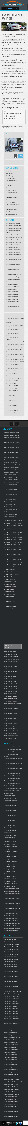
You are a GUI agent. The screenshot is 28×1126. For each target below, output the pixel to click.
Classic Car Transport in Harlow (11, 913)
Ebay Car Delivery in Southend (11, 974)
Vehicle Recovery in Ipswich (10, 725)
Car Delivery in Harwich (11, 398)
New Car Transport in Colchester (11, 1089)
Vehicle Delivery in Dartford (10, 669)
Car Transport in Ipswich (9, 873)
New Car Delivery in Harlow (10, 1054)
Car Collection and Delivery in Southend (15, 359)
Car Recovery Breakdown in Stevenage (13, 788)
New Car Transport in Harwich (11, 1101)
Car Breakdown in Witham (12, 309)
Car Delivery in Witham (11, 412)
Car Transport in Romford (10, 876)
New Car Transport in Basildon (11, 1074)
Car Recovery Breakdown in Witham (12, 790)
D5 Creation (11, 1124)
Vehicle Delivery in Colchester (10, 666)
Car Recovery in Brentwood (10, 800)
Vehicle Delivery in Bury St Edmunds (12, 659)
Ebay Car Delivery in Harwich (10, 966)
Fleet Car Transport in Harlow (10, 1008)
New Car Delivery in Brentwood (11, 1034)
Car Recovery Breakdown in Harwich (12, 775)
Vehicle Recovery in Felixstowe (11, 716)
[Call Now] (3, 1123)
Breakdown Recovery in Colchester (14, 237)
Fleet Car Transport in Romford (11, 1016)
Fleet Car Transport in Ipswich (11, 1013)
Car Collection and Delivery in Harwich (14, 351)
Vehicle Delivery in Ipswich (10, 681)
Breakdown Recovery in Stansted (13, 259)
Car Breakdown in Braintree (12, 269)
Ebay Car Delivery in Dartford (10, 956)
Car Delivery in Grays (10, 393)
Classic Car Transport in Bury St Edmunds (13, 896)
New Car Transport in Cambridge (11, 1084)
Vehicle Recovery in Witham (10, 738)
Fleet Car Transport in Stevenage (11, 1023)
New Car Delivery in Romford (10, 1062)
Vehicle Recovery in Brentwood (11, 701)
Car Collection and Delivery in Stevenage (13, 562)
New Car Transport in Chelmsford (11, 1086)
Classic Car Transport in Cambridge (12, 898)
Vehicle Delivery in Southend (10, 686)
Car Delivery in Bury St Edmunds (13, 378)
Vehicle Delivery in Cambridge (10, 661)
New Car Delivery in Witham (10, 1072)
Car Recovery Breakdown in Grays (12, 771)
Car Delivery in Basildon (11, 370)
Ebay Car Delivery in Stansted (11, 976)
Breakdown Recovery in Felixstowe (14, 242)
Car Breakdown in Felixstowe (12, 286)
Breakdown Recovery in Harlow (13, 247)
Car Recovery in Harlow (9, 820)
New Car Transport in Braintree (11, 1076)
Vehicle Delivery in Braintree (10, 654)
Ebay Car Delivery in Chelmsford (11, 951)
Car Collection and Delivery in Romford (15, 356)
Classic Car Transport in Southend (12, 923)
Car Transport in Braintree (10, 844)
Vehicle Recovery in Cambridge (11, 706)
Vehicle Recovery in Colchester (11, 711)
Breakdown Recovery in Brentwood (14, 228)
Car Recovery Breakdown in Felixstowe (13, 768)
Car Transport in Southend (10, 878)
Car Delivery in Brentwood (12, 375)
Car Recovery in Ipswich (9, 825)
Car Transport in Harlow (9, 866)
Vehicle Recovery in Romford (10, 728)
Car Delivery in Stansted (11, 408)
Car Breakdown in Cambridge (12, 277)
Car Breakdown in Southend (12, 301)
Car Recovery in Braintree (10, 798)
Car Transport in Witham (9, 886)
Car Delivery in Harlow (11, 395)
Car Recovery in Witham (9, 837)
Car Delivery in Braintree (11, 373)
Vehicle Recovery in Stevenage (11, 735)
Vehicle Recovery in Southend (11, 730)
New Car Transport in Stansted (11, 1111)
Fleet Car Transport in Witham (11, 1026)
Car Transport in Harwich (9, 871)
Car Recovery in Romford (10, 827)
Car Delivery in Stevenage (12, 410)
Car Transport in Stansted (10, 881)
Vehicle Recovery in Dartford (10, 713)
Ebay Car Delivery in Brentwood (11, 944)
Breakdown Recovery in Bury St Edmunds (13, 440)
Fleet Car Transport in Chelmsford (11, 996)
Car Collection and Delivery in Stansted (15, 361)
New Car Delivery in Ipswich (10, 1059)
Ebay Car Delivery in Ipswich (10, 969)
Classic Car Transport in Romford (11, 920)
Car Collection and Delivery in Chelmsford (13, 534)
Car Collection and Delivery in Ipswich (14, 354)
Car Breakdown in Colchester (12, 281)
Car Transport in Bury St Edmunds (12, 849)
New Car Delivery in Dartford (10, 1047)
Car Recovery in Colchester (10, 810)
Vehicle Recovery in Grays (10, 718)
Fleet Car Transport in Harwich (11, 1011)
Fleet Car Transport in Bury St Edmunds (13, 991)
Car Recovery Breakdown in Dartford (12, 766)
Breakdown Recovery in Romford (13, 254)
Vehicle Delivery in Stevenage (10, 691)
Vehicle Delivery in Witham (10, 693)
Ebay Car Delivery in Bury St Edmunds (13, 946)
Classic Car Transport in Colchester (12, 903)
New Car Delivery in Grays (10, 1052)
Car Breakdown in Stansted (12, 304)
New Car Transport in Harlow (10, 1099)
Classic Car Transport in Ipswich (11, 918)
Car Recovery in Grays (9, 818)
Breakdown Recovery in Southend (13, 257)
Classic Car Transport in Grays (11, 910)
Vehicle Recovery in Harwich (10, 723)
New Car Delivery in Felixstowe (11, 1049)
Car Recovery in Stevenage (10, 835)
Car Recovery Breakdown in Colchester (13, 763)
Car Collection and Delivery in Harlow (14, 349)
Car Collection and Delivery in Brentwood (13, 525)
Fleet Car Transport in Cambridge (11, 993)
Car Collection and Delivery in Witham (14, 368)
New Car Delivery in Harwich (10, 1057)
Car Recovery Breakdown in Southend (12, 783)
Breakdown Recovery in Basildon (13, 223)
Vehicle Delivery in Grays (9, 674)
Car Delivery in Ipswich (11, 400)
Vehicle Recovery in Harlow (10, 721)
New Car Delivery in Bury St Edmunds (12, 1037)
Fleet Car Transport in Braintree (11, 986)
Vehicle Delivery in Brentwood (11, 656)
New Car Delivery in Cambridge (11, 1039)
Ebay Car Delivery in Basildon (10, 939)
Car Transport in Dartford (10, 859)
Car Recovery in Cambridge (10, 805)
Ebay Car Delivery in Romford (11, 971)
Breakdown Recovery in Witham (13, 264)
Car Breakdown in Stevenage (12, 306)
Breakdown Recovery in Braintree (13, 225)
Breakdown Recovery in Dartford (13, 239)
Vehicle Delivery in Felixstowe (10, 671)
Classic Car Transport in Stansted (11, 925)
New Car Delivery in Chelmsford (11, 1042)
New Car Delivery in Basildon (10, 1030)
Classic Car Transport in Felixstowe (12, 908)
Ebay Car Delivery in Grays (10, 961)
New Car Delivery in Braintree (10, 1032)
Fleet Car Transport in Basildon (11, 984)
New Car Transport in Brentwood (11, 1079)
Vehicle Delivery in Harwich (10, 678)
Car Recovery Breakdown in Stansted (12, 785)
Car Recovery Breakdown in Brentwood (13, 752)
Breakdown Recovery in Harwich (13, 249)
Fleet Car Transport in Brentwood (11, 989)
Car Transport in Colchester (10, 856)
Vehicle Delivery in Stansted (10, 688)
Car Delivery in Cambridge (12, 380)
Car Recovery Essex (8, 793)
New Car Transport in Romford (11, 1106)
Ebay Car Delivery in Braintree (11, 941)
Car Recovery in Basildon (9, 795)
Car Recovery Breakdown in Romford (12, 780)
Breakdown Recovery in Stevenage (14, 262)
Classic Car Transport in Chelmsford (12, 901)
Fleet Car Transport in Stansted (11, 1021)
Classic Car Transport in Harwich (11, 915)
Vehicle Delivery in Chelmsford (11, 664)
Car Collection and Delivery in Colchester (13, 537)
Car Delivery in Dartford (11, 388)
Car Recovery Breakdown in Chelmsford (13, 761)
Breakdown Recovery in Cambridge (14, 234)
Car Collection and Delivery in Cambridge (13, 532)
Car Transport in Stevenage (10, 883)
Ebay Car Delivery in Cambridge (11, 949)
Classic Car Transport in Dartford (11, 906)
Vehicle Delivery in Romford (10, 683)
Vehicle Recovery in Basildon (10, 696)
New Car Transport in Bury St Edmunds (13, 1081)
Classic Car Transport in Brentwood (12, 893)
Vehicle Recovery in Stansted (10, 733)
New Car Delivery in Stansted (10, 1067)
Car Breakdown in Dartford (12, 284)
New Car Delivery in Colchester (11, 1044)
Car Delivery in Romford (11, 403)
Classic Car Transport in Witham (11, 930)
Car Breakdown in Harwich (12, 294)
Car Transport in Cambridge (10, 851)
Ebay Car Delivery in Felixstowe (11, 959)
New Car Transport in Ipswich (11, 1104)
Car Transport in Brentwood (10, 846)
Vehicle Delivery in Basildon (10, 651)
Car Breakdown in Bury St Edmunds (14, 274)
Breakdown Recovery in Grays (13, 244)
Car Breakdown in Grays (11, 289)
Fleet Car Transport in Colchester (11, 998)
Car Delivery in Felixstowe (12, 390)
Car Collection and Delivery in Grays (14, 346)
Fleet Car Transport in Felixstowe (11, 1003)
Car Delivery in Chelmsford (12, 383)
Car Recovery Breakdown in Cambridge (13, 758)
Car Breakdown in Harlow (12, 291)
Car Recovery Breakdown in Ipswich (12, 778)
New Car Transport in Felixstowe (11, 1094)
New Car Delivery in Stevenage (11, 1069)
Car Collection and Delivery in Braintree (15, 318)
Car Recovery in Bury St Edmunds (11, 803)
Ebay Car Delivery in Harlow (10, 964)
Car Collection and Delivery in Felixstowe (15, 344)
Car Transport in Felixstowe (10, 861)
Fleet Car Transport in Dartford (11, 1001)
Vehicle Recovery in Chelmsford (11, 708)
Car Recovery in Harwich (9, 823)
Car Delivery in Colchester (12, 385)
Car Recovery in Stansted (10, 832)
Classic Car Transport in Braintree (11, 891)
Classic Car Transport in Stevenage (12, 928)
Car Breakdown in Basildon (12, 267)
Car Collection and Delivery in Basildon (15, 316)
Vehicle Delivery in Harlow (10, 676)
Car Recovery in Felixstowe (10, 815)
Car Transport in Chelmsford (10, 854)
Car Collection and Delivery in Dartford (15, 342)
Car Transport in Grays (9, 864)
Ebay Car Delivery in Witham (10, 981)
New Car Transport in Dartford (11, 1091)
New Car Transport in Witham (11, 1116)
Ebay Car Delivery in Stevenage (11, 979)
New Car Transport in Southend (11, 1109)
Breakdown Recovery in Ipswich (13, 252)
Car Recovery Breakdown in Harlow (12, 773)
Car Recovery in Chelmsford (10, 808)
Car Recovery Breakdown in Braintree (12, 749)
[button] (20, 144)
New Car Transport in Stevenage (11, 1114)
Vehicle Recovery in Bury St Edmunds (12, 703)
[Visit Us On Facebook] (20, 1123)
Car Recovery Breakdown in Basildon (12, 747)
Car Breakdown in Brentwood (12, 272)
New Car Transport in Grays (10, 1096)
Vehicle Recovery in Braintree (10, 698)
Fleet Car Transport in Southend (11, 1018)
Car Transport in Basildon (10, 841)
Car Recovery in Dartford (9, 813)
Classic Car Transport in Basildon (11, 888)
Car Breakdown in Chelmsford (13, 279)
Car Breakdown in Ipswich (12, 296)
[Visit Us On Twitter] (17, 1123)
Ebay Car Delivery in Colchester (11, 954)
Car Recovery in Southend (10, 830)
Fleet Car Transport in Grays (10, 1006)
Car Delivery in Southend (11, 405)
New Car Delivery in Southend (11, 1064)
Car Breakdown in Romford (12, 299)
